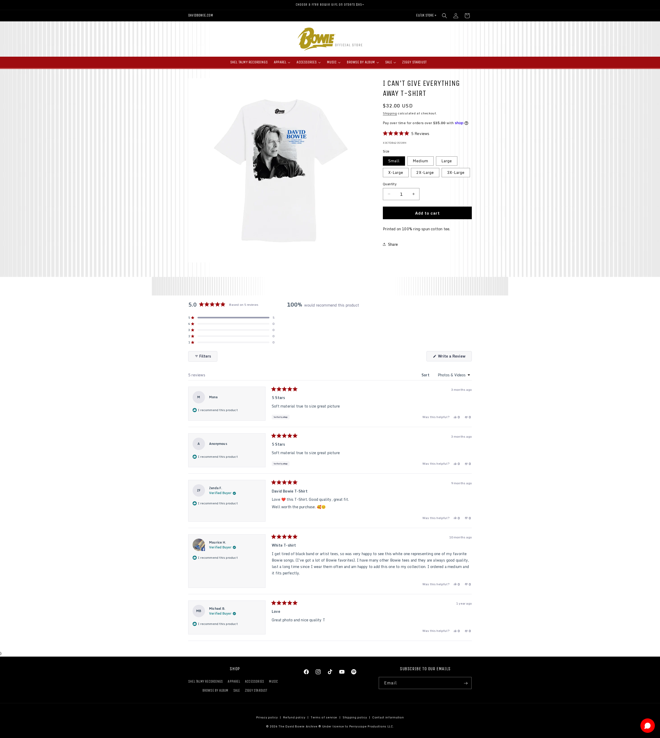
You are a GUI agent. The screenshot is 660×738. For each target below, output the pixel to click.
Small (394, 161)
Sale (236, 691)
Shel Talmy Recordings (205, 682)
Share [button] (393, 244)
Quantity (390, 183)
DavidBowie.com (200, 15)
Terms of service (324, 717)
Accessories (254, 682)
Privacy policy (267, 717)
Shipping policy (355, 717)
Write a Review (454, 357)
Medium (420, 161)
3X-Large (456, 172)
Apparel (234, 682)
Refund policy (294, 717)
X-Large (395, 172)
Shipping (390, 113)
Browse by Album (215, 691)
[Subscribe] (465, 683)
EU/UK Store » (426, 15)
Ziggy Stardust (256, 691)
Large (446, 161)
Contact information (388, 717)
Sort (426, 375)
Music (273, 682)
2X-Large (425, 172)
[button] (444, 15)
